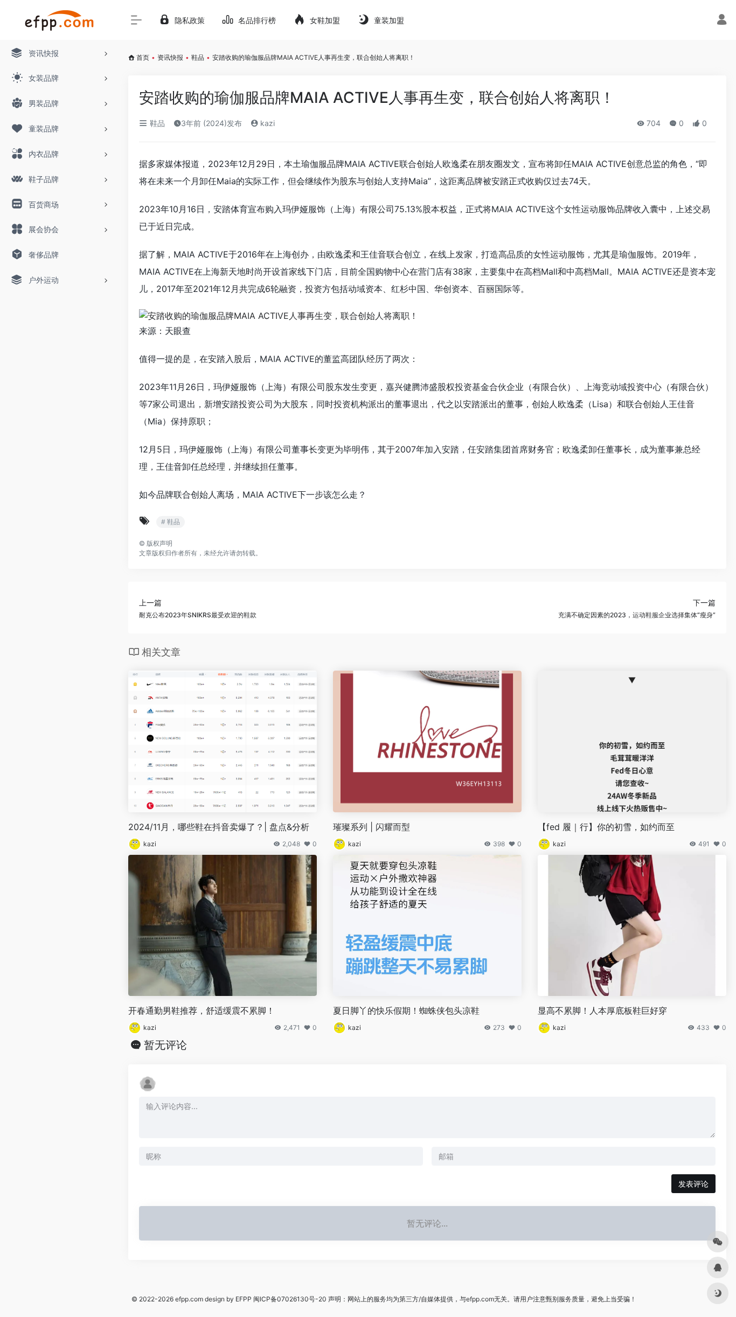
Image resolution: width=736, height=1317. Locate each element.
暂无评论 (165, 1045)
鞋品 (197, 57)
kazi (266, 123)
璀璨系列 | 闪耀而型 (371, 826)
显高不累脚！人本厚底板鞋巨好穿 (602, 1010)
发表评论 (693, 1183)
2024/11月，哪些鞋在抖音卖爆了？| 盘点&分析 (218, 826)
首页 (142, 57)
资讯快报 (170, 57)
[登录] (721, 21)
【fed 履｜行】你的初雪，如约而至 (606, 826)
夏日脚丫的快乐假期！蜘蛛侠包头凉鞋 (406, 1010)
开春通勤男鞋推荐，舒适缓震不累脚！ (201, 1010)
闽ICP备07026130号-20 (289, 1299)
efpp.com (189, 1299)
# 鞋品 (170, 522)
